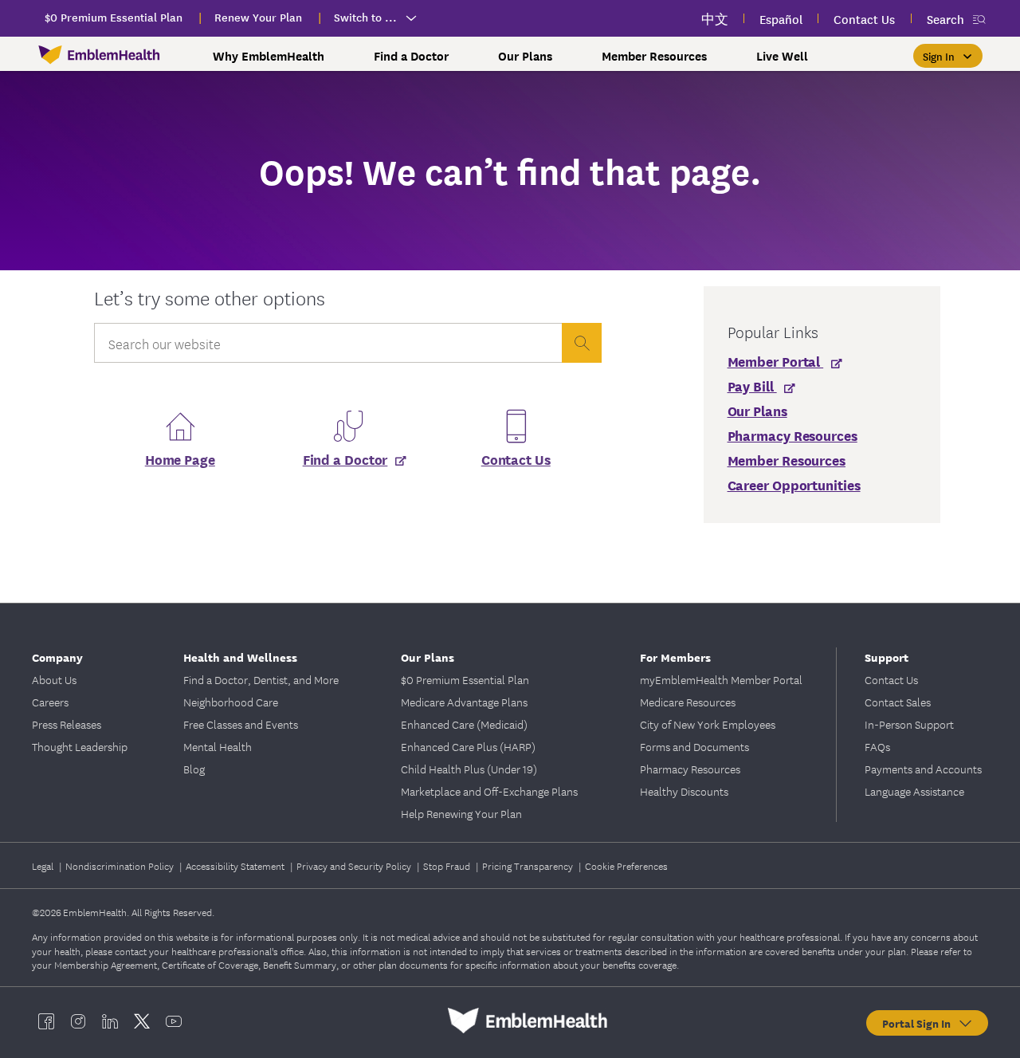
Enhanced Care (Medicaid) (464, 724)
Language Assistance (914, 791)
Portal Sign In (919, 1023)
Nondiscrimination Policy (120, 865)
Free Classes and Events (240, 724)
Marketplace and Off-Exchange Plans (489, 791)
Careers (50, 701)
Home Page (180, 459)
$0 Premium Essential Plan (465, 679)
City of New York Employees (707, 724)
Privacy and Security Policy (355, 865)
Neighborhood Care (230, 701)
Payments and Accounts (923, 768)
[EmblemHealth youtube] (173, 1020)
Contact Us (516, 459)
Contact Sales (898, 701)
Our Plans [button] (525, 56)
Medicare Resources (688, 701)
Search (945, 18)
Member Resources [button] (654, 56)
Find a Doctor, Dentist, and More (261, 679)
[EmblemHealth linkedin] (110, 1020)
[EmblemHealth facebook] (46, 1020)
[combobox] (327, 347)
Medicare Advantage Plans (464, 701)
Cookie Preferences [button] (626, 865)
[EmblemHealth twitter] (142, 1020)
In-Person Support (909, 724)
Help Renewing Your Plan (461, 813)
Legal (44, 865)
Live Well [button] (782, 56)
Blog (194, 768)
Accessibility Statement (236, 865)
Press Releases (66, 724)
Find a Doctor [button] (411, 56)
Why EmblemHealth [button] (268, 56)
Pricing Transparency (528, 865)
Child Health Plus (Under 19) (469, 768)
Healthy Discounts (684, 791)
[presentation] (582, 343)
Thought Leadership (80, 746)
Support (886, 656)
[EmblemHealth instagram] (78, 1020)
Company (57, 656)
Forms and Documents (694, 746)
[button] (948, 56)
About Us (54, 679)
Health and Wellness (240, 656)
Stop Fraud (448, 865)
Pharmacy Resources (690, 768)
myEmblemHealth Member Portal (721, 679)
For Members (675, 656)
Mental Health (217, 746)
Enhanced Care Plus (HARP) (468, 746)
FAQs (877, 746)
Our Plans (427, 656)
